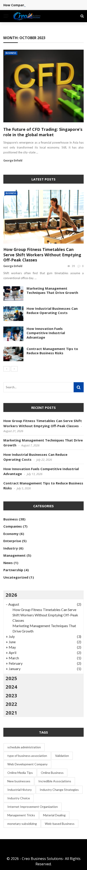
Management (14, 555)
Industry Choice (18, 798)
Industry (10, 548)
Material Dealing (54, 815)
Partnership (13, 570)
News (8, 562)
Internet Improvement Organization (32, 806)
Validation (62, 756)
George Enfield (12, 160)
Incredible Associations (54, 781)
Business (11, 53)
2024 (11, 686)
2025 (11, 678)
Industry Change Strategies (59, 789)
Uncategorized (15, 577)
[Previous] (6, 368)
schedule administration (24, 747)
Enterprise (12, 541)
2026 (11, 594)
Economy (11, 533)
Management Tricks (21, 815)
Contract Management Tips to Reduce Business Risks (52, 350)
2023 (11, 695)
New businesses (18, 781)
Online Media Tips (20, 773)
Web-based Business (60, 823)
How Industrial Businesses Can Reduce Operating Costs (52, 310)
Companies (12, 526)
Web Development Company (27, 764)
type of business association (27, 756)
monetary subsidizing (22, 823)
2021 (11, 712)
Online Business (52, 773)
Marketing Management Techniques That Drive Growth (52, 290)
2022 (11, 703)
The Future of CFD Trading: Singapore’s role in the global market (42, 132)
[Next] (14, 368)
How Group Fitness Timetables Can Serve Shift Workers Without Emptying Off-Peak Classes (42, 255)
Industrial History (19, 789)
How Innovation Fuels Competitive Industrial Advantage (46, 333)
